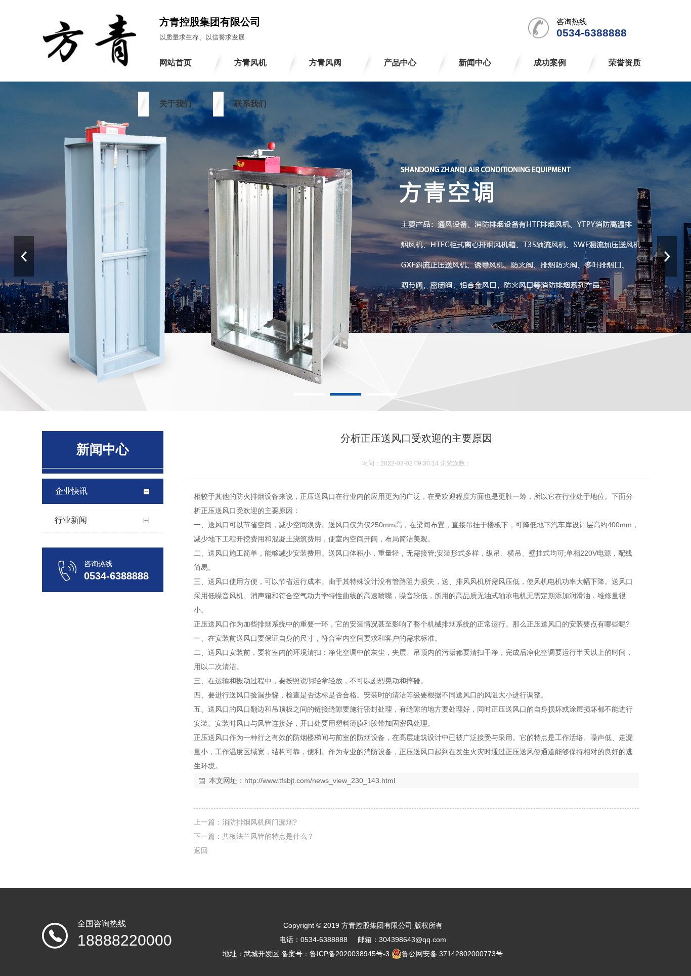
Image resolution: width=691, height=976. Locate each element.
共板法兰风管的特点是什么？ (268, 836)
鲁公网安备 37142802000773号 (452, 954)
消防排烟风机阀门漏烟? (259, 822)
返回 (201, 850)
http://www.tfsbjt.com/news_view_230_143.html (319, 780)
